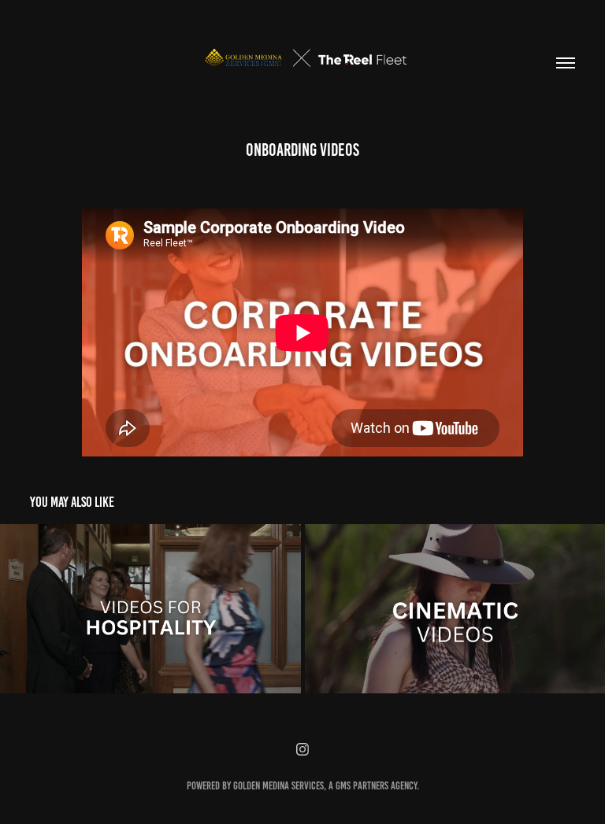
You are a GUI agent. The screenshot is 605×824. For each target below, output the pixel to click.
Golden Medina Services (278, 786)
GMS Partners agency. (377, 786)
